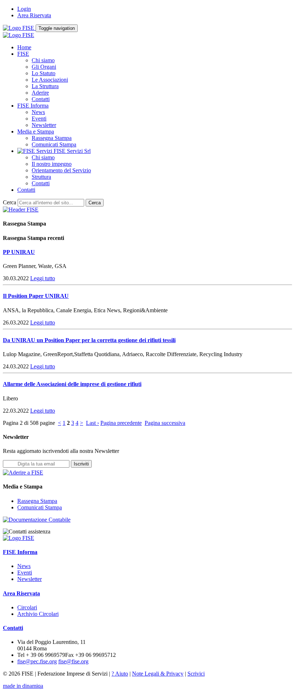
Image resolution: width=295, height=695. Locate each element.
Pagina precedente (121, 423)
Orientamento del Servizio (61, 170)
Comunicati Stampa (54, 144)
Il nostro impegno (52, 164)
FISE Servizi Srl (71, 151)
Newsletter (44, 125)
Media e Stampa (35, 131)
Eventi (39, 118)
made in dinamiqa (23, 686)
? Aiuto (120, 674)
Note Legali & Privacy (157, 674)
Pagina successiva (165, 423)
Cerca (9, 202)
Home (24, 47)
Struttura (41, 177)
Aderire (40, 93)
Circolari (27, 607)
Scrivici (196, 674)
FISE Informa (33, 106)
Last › (92, 423)
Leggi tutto (42, 278)
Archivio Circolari (38, 614)
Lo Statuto (43, 73)
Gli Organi (44, 67)
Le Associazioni (50, 80)
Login (24, 9)
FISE (23, 54)
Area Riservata (34, 15)
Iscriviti (81, 464)
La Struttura (45, 86)
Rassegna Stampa (52, 138)
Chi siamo (43, 60)
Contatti (41, 99)
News (38, 112)
